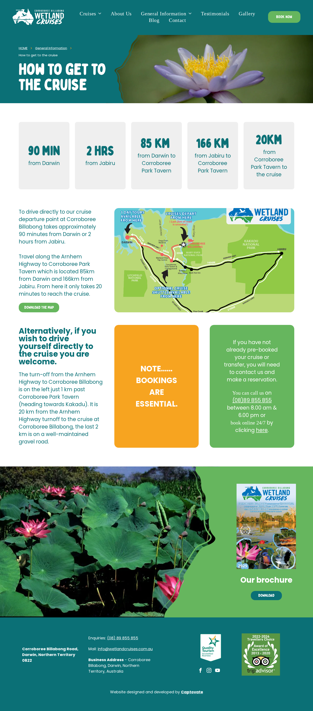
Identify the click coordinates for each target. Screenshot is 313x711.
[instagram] (209, 671)
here (262, 430)
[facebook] (200, 671)
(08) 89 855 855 (122, 638)
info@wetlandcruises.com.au (125, 649)
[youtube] (217, 671)
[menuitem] (90, 13)
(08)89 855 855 (252, 400)
